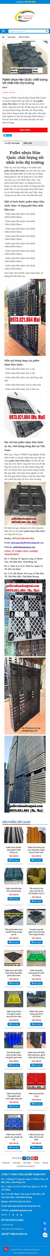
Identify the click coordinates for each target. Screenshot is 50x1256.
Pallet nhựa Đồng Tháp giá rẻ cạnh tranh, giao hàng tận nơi (14, 1096)
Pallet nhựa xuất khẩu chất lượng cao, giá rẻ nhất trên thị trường (36, 1055)
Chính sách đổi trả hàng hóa (12, 1229)
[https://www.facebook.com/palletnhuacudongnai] (45, 1229)
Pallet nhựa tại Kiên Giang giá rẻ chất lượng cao (13, 849)
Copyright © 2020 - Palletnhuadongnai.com (25, 1249)
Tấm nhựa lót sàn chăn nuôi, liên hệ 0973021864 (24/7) (36, 891)
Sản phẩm (12, 37)
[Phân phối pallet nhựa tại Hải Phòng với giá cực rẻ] (13, 917)
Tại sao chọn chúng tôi (26, 1166)
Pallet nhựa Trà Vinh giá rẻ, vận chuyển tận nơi (14, 1137)
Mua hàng (25, 130)
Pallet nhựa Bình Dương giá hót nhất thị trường (36, 973)
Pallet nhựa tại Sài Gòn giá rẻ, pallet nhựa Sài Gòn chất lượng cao (13, 1014)
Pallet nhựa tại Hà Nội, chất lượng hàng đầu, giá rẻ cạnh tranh (14, 973)
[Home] (25, 16)
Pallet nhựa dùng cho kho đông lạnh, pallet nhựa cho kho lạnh (36, 849)
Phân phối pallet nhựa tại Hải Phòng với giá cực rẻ (13, 932)
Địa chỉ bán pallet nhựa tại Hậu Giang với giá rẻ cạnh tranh (14, 1055)
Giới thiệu (17, 1163)
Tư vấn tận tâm (7, 1225)
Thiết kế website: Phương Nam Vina (25, 1253)
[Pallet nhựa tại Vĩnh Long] (36, 1081)
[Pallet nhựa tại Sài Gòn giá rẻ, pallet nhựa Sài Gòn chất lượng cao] (13, 999)
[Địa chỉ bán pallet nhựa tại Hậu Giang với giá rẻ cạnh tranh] (13, 1040)
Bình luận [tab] (28, 143)
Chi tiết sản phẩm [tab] (12, 143)
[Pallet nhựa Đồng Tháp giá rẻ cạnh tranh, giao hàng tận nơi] (13, 1081)
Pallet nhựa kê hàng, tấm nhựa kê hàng (14, 889)
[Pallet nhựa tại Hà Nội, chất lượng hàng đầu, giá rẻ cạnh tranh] (13, 958)
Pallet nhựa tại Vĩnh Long (36, 1094)
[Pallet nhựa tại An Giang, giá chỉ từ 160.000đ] (36, 999)
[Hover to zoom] (25, 57)
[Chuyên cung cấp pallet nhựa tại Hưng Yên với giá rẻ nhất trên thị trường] (36, 917)
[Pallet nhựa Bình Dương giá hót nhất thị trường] (36, 958)
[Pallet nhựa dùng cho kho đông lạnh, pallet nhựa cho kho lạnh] (36, 835)
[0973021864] (45, 1223)
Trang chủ (6, 1163)
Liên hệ (45, 1163)
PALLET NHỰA (24, 37)
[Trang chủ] (2, 37)
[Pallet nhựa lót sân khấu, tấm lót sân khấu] (36, 1122)
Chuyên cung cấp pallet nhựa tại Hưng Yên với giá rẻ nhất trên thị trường (36, 932)
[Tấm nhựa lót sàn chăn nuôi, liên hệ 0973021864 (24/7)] (36, 876)
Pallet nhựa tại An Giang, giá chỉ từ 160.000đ (36, 1014)
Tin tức (37, 1163)
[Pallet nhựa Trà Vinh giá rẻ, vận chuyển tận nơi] (13, 1122)
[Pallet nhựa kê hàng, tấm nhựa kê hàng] (13, 876)
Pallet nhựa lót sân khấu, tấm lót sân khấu (36, 1137)
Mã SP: (5, 88)
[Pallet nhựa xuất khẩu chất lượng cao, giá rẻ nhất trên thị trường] (36, 1040)
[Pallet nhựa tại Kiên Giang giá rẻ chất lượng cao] (13, 835)
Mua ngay (15, 860)
